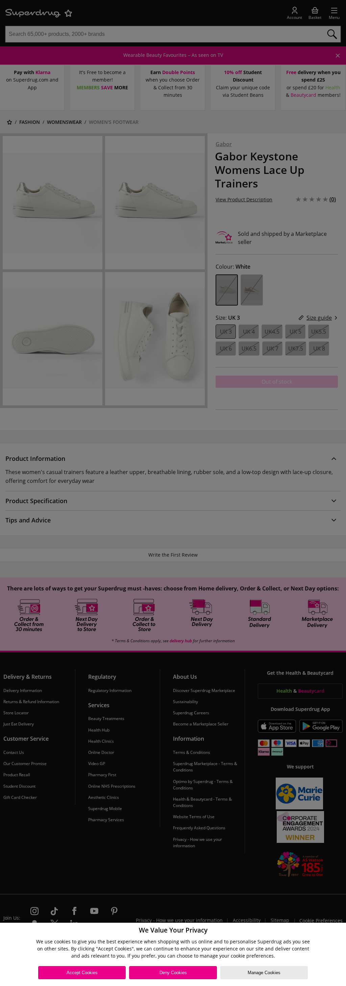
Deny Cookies (173, 972)
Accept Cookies (82, 972)
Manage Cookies (264, 972)
